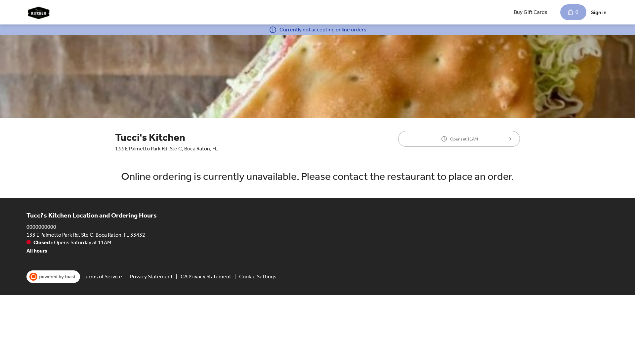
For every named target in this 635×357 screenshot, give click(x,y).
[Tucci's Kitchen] (38, 12)
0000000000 (41, 226)
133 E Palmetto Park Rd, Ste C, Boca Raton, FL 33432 (85, 234)
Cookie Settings (257, 276)
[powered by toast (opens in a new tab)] (53, 277)
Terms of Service (102, 276)
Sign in (599, 12)
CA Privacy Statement (206, 276)
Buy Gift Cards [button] (530, 12)
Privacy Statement (151, 276)
